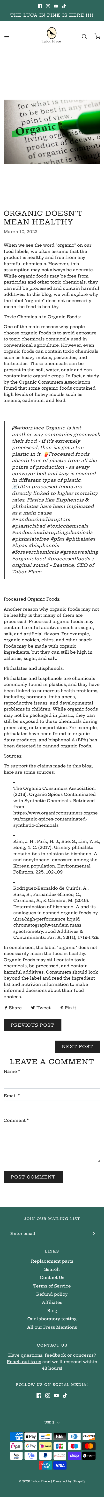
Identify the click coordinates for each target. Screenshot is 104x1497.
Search (52, 1269)
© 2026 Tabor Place (34, 1481)
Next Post (77, 1046)
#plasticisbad (28, 526)
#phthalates (80, 539)
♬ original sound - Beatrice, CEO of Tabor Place (54, 565)
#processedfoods (68, 559)
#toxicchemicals (67, 526)
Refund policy (52, 1294)
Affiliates (52, 1302)
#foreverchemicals (35, 552)
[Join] (93, 1233)
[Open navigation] (6, 36)
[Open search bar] (84, 36)
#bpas (19, 545)
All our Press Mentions (52, 1327)
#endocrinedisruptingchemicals (52, 532)
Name (12, 1071)
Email (12, 1095)
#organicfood (29, 559)
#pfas (57, 539)
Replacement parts (52, 1261)
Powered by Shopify (69, 1481)
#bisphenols (43, 545)
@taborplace (28, 428)
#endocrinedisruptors (42, 519)
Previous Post (32, 1025)
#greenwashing (79, 552)
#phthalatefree (30, 539)
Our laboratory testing (52, 1318)
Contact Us (52, 1277)
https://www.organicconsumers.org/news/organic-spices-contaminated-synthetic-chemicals (55, 819)
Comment (16, 1120)
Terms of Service (52, 1285)
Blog (52, 1310)
